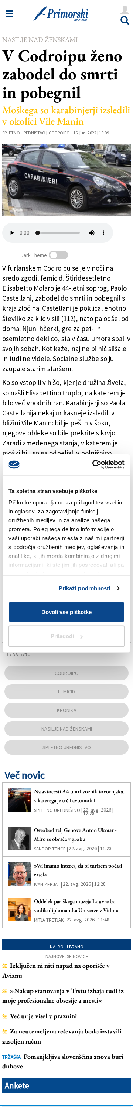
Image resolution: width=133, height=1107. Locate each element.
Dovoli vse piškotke (66, 611)
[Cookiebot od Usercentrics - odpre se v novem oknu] (94, 465)
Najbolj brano (66, 947)
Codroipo (59, 132)
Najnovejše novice (66, 956)
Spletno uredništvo (23, 132)
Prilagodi (62, 636)
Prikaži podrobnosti (84, 588)
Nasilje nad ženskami (40, 39)
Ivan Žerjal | (48, 884)
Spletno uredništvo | (58, 810)
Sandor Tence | (51, 849)
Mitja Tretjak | (50, 920)
